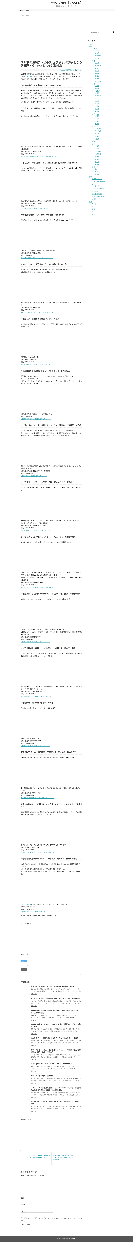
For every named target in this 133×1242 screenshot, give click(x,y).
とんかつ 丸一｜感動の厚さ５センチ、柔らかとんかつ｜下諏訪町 (54, 1038)
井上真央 (29, 76)
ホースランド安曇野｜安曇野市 (42, 1076)
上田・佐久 (95, 48)
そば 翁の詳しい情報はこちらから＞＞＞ (34, 476)
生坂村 (97, 121)
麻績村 (97, 111)
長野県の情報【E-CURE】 (66, 2)
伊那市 (97, 63)
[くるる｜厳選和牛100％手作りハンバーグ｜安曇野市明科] (25, 1067)
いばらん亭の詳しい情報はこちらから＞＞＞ (35, 208)
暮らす (94, 203)
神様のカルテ (99, 188)
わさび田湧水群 (26, 904)
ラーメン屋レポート (98, 181)
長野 (93, 144)
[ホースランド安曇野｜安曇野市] (25, 1079)
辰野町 (97, 76)
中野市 (97, 146)
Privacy (21, 10)
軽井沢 (94, 141)
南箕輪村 (98, 65)
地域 (90, 46)
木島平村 (98, 154)
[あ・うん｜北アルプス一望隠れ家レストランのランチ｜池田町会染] (25, 1002)
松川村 (97, 101)
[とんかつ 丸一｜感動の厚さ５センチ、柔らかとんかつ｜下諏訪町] (25, 1041)
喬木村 (97, 169)
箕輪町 (97, 73)
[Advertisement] (51, 31)
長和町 (97, 58)
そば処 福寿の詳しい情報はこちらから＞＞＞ (35, 364)
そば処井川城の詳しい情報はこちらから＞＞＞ (36, 696)
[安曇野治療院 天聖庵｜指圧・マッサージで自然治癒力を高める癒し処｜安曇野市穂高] (25, 1014)
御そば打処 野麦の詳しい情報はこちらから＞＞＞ (37, 258)
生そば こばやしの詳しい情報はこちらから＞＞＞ (37, 312)
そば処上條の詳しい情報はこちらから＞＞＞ (35, 642)
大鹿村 (97, 68)
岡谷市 (97, 133)
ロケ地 (94, 184)
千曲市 (97, 149)
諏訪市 (97, 139)
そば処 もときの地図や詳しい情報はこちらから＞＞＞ (38, 156)
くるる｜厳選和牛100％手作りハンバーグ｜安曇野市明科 (52, 1064)
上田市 (97, 50)
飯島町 (97, 78)
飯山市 (97, 162)
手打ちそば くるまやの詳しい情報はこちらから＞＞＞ (38, 587)
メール (23, 1204)
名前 (22, 1198)
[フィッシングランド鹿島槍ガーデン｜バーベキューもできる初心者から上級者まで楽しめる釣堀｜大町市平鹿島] (25, 1091)
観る (93, 206)
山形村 (97, 98)
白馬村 (97, 124)
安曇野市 (68, 70)
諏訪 (93, 126)
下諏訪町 (98, 128)
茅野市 (97, 136)
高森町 (97, 174)
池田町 (97, 106)
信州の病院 (95, 191)
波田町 (97, 109)
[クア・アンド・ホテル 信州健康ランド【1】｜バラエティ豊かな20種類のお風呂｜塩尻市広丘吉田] (25, 1053)
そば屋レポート (97, 179)
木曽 (93, 84)
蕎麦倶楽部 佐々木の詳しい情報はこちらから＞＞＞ (37, 798)
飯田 (93, 167)
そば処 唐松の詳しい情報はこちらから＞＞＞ (35, 530)
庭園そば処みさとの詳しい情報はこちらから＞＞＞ (37, 852)
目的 (90, 202)
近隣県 (94, 199)
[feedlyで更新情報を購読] (22, 969)
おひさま (98, 186)
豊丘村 (97, 171)
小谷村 (97, 118)
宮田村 (97, 71)
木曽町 (97, 88)
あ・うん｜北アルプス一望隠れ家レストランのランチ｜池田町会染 (55, 998)
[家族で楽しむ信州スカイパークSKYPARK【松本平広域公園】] (25, 990)
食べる (79, 70)
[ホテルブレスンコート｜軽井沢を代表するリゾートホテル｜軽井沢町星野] (25, 1105)
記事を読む (34, 994)
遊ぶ (93, 211)
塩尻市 (97, 93)
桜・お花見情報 (97, 194)
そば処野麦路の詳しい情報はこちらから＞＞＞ (36, 419)
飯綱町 (97, 164)
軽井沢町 (98, 56)
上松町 (97, 86)
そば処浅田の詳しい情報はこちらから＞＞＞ (35, 746)
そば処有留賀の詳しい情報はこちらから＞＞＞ (36, 911)
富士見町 (98, 131)
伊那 (93, 61)
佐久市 (97, 53)
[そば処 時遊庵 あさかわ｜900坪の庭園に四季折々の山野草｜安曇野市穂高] (25, 1028)
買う (93, 209)
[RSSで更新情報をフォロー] (25, 969)
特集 (90, 177)
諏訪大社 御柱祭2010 (99, 196)
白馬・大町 (95, 114)
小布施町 (98, 151)
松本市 (74, 70)
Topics (63, 70)
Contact (27, 10)
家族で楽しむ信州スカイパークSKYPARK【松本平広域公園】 (53, 986)
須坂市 (97, 159)
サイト (23, 1211)
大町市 (97, 116)
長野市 (97, 156)
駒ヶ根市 (98, 81)
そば (79, 974)
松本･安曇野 (96, 91)
